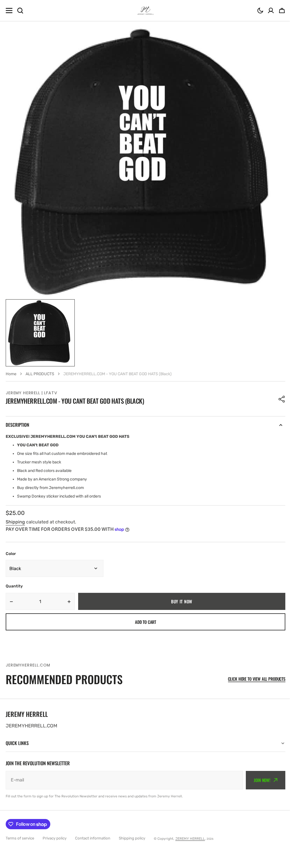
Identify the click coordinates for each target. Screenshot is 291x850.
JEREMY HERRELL (190, 839)
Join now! (258, 780)
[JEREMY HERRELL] (145, 10)
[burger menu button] (9, 10)
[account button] (270, 10)
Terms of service (20, 838)
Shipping (15, 522)
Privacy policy (54, 838)
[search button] (20, 10)
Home (11, 374)
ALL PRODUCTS (40, 374)
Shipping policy (132, 838)
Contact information (92, 838)
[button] (260, 10)
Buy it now (181, 601)
